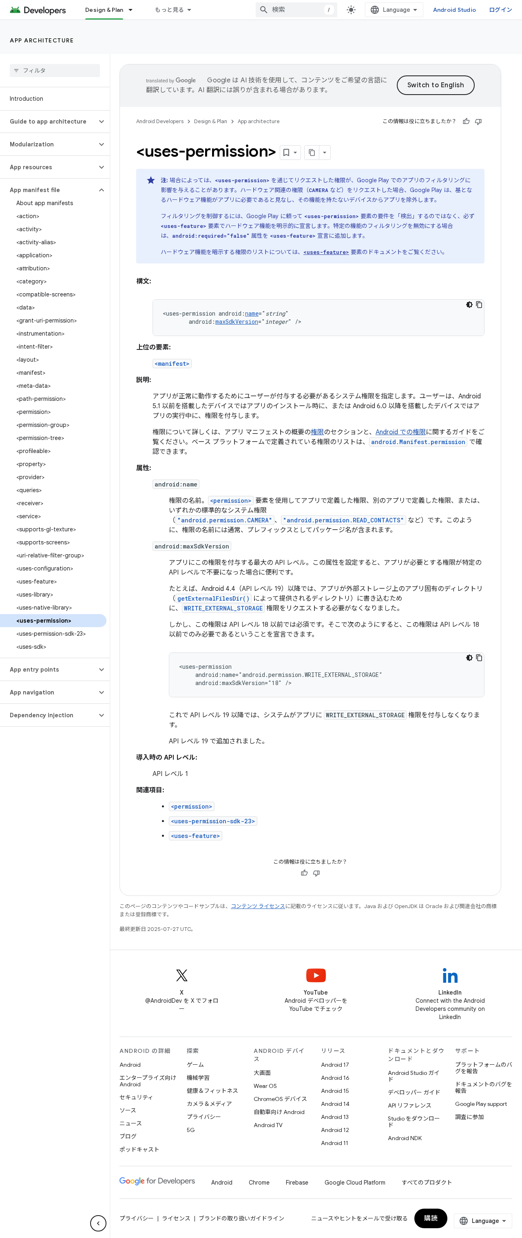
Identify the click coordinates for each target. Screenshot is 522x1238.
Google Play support (481, 1104)
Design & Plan (104, 9)
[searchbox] (55, 70)
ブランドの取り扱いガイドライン (241, 1218)
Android (130, 1064)
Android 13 (335, 1117)
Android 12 (335, 1130)
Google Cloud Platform (355, 1182)
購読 (431, 1218)
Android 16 (335, 1077)
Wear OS (265, 1086)
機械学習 (198, 1077)
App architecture (42, 40)
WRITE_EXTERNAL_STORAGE (223, 608)
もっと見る (169, 9)
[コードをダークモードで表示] (469, 305)
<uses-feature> (195, 836)
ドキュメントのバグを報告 (483, 1087)
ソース (127, 1110)
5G (191, 1130)
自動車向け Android (279, 1112)
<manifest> (172, 363)
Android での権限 (401, 432)
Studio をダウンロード (414, 1122)
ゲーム (195, 1064)
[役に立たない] (478, 121)
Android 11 (334, 1143)
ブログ (128, 1136)
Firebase (297, 1182)
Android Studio (454, 9)
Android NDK (405, 1138)
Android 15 (335, 1090)
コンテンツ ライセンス (258, 906)
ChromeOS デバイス (280, 1099)
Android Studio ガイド (414, 1076)
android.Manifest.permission (418, 442)
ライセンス (176, 1218)
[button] (48, 121)
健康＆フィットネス (212, 1090)
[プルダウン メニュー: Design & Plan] (134, 10)
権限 (317, 432)
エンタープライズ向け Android (147, 1081)
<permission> (231, 500)
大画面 (262, 1073)
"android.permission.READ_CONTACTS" (343, 520)
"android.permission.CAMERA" (224, 520)
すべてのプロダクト (427, 1182)
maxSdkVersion (236, 321)
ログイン (500, 9)
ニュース (130, 1123)
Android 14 (335, 1104)
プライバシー (204, 1117)
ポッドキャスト (139, 1149)
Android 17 (335, 1064)
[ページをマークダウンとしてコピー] (312, 152)
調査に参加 (469, 1117)
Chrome (259, 1182)
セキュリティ (136, 1097)
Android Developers (160, 121)
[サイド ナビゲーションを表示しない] (98, 1223)
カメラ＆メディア (209, 1104)
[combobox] (296, 9)
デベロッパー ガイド (414, 1092)
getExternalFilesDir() (213, 598)
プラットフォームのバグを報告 (483, 1068)
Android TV (268, 1125)
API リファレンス (409, 1105)
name (252, 313)
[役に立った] (466, 121)
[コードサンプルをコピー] (479, 305)
